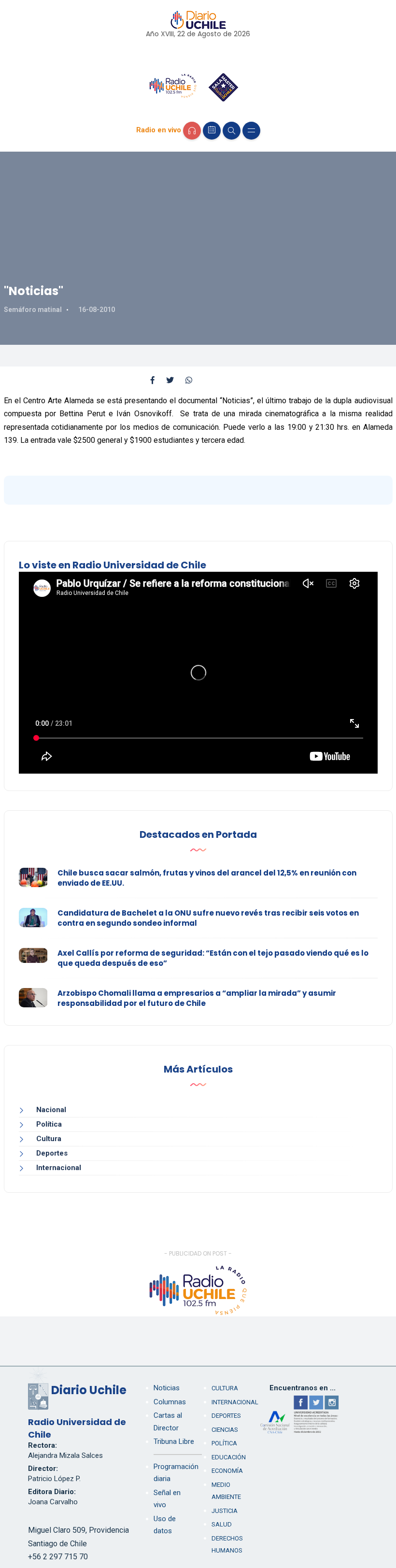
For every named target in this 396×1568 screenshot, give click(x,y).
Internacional (58, 1167)
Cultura (48, 1138)
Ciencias (225, 1429)
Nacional (51, 1109)
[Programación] (212, 131)
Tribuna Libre (174, 1441)
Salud (222, 1524)
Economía (227, 1470)
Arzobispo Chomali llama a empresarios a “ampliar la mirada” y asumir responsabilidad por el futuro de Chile (196, 998)
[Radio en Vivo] (192, 131)
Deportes (52, 1153)
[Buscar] (231, 131)
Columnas (170, 1402)
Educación (229, 1457)
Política (49, 1124)
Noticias (167, 1388)
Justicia (225, 1510)
